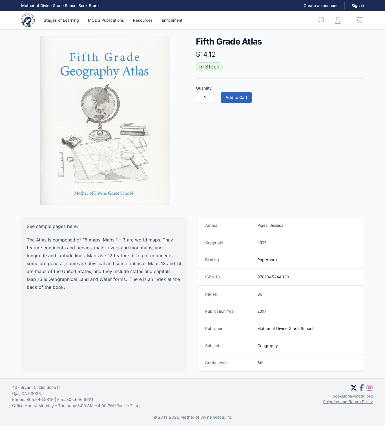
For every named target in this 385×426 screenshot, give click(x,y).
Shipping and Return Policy (348, 401)
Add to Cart (236, 97)
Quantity (204, 88)
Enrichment (172, 20)
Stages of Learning (61, 20)
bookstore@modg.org (353, 396)
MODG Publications (106, 20)
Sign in (357, 5)
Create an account (321, 5)
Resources (143, 20)
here (72, 226)
